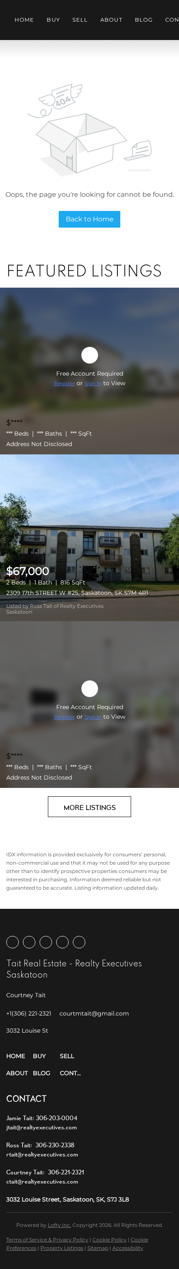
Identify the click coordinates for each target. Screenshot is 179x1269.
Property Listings (61, 1248)
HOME (24, 19)
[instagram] (46, 942)
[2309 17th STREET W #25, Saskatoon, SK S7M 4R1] (89, 537)
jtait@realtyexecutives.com (41, 1127)
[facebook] (12, 942)
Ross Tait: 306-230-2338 (40, 1145)
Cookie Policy (109, 1239)
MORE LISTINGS (90, 807)
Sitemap (97, 1248)
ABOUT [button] (111, 19)
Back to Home (90, 219)
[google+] (79, 942)
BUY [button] (53, 19)
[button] (19, 1056)
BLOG (144, 19)
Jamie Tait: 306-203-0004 (41, 1117)
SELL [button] (80, 19)
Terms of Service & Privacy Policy (47, 1239)
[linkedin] (29, 942)
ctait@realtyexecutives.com (42, 1181)
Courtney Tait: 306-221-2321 (45, 1172)
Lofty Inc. (59, 1225)
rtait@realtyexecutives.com (42, 1154)
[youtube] (62, 942)
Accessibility (127, 1248)
